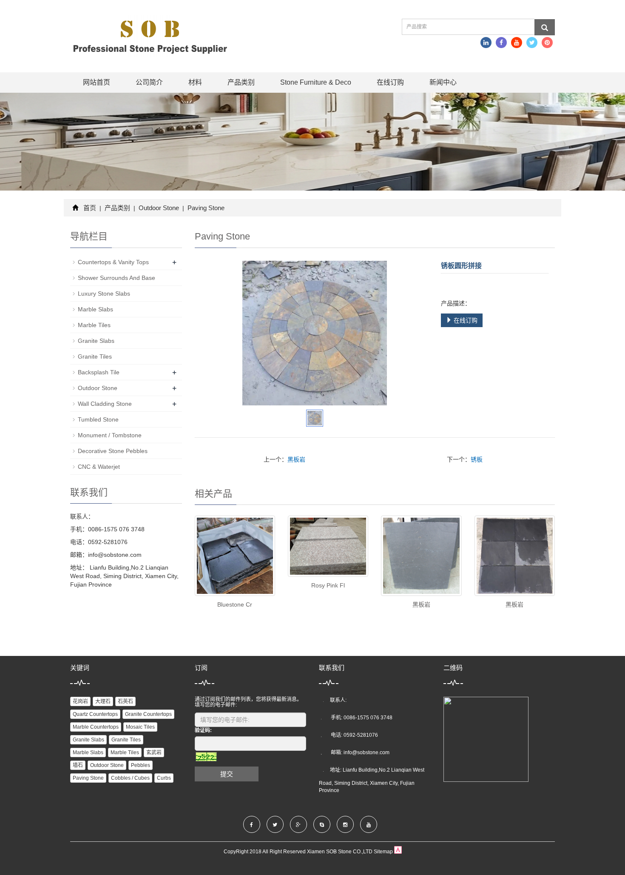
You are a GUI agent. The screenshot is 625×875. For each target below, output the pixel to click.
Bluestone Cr (234, 604)
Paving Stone (205, 207)
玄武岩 (154, 752)
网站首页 (96, 82)
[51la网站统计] (398, 852)
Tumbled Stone (98, 419)
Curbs (164, 778)
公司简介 (149, 82)
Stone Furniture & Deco (315, 82)
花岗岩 (80, 701)
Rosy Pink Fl (328, 585)
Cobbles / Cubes (130, 778)
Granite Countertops (148, 714)
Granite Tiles (95, 356)
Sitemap (383, 852)
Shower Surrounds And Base (116, 277)
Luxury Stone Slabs (104, 293)
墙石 (78, 765)
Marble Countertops (96, 727)
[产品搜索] (544, 27)
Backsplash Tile (98, 372)
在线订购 (390, 82)
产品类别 (241, 82)
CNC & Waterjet (99, 466)
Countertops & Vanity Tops (113, 262)
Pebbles (140, 765)
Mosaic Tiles (140, 727)
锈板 (477, 459)
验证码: (203, 730)
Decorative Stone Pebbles (113, 450)
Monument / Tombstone (110, 435)
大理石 (103, 701)
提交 (226, 774)
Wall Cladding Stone (105, 403)
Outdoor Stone (159, 207)
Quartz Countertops (95, 714)
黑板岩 (296, 459)
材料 (195, 82)
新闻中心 (443, 82)
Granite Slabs (96, 340)
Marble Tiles (94, 325)
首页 (89, 207)
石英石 (125, 701)
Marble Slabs (95, 309)
